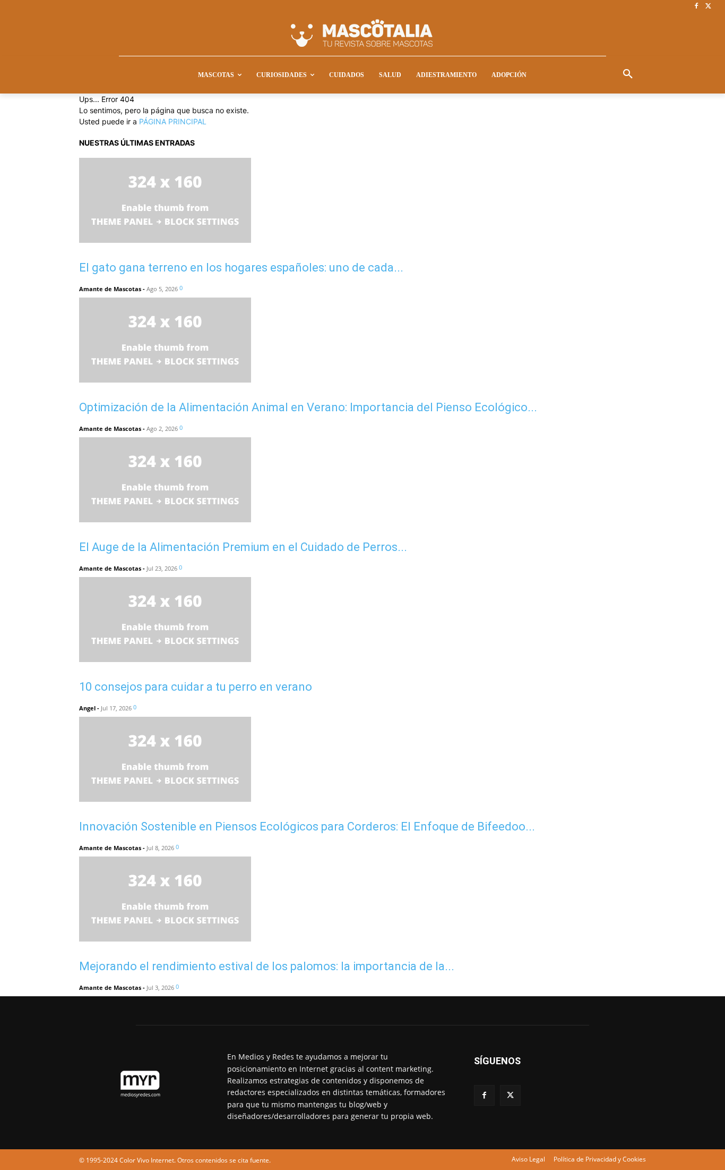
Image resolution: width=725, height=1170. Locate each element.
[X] (708, 7)
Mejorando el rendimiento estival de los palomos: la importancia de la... (266, 966)
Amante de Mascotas (110, 289)
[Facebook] (696, 7)
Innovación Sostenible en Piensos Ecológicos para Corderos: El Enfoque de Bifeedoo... (307, 826)
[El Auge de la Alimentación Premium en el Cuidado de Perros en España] (165, 519)
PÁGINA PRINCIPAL (172, 121)
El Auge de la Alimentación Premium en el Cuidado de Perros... (243, 547)
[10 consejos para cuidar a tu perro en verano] (165, 659)
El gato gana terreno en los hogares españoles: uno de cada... (241, 267)
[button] (628, 74)
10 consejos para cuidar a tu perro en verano (195, 686)
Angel (87, 708)
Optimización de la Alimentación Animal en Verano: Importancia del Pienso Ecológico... (308, 407)
